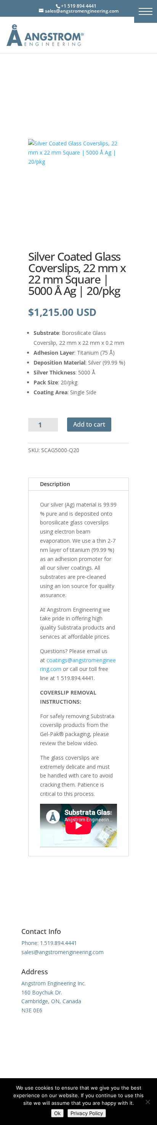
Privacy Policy (86, 1113)
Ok (57, 1113)
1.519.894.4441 (58, 943)
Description (55, 484)
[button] (145, 11)
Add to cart (89, 424)
